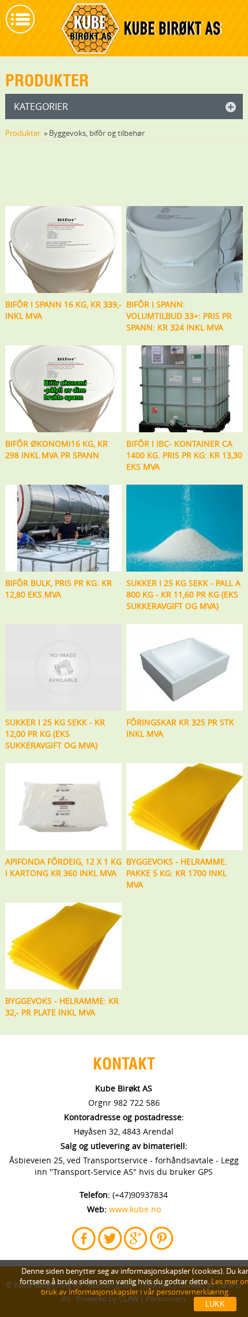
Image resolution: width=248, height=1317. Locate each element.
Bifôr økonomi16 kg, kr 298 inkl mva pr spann (56, 449)
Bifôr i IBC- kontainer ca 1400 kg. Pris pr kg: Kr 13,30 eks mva (184, 455)
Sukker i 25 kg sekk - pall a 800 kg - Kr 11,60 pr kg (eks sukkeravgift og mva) (183, 594)
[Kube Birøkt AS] (142, 29)
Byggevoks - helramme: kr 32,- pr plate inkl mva (62, 1006)
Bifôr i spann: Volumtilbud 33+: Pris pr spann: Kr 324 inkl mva (179, 316)
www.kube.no (135, 1209)
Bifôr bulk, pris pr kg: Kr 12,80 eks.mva (58, 588)
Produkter (22, 133)
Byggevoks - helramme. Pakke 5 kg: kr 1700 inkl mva (176, 873)
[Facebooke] (85, 1238)
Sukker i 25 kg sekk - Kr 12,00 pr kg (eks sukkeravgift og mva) (55, 734)
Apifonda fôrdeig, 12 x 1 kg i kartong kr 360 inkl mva (63, 867)
